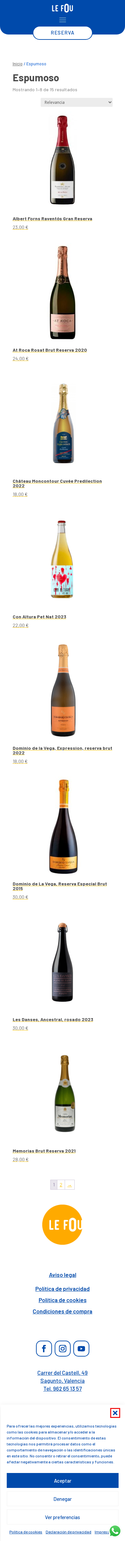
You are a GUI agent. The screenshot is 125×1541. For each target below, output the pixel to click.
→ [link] (69, 1184)
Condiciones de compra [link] (62, 1311)
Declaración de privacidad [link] (68, 1531)
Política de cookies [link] (25, 1531)
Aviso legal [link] (62, 1274)
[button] (115, 1413)
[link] (62, 8)
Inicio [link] (18, 63)
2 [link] (61, 1184)
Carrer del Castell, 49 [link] (62, 1372)
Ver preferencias (62, 1517)
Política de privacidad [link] (62, 1288)
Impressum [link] (105, 1531)
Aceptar (62, 1481)
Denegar (62, 1499)
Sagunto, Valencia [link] (62, 1380)
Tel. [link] (62, 1388)
